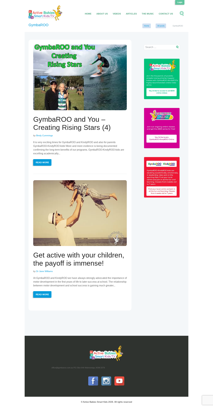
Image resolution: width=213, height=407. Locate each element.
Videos (117, 13)
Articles (131, 13)
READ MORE (42, 162)
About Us (102, 13)
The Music (148, 13)
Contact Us (166, 13)
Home (88, 13)
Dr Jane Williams (44, 271)
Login (179, 2)
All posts (161, 26)
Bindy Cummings (44, 135)
